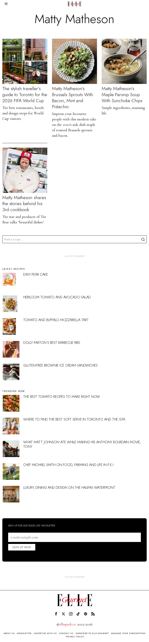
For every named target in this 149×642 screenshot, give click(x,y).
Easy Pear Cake (35, 274)
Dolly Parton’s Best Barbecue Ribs (51, 342)
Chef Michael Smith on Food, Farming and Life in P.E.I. (68, 464)
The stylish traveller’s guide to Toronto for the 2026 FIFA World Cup (24, 94)
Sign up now (21, 547)
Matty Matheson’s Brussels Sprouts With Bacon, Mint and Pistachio (72, 97)
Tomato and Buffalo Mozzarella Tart (56, 319)
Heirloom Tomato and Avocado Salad (57, 297)
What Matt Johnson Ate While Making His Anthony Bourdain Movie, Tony (82, 444)
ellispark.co (67, 624)
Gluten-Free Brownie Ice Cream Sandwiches (60, 365)
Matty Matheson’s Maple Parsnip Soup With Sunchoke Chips (122, 94)
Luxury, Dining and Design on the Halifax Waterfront (69, 487)
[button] (143, 239)
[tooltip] (56, 614)
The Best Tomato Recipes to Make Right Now (61, 396)
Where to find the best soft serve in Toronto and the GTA (74, 419)
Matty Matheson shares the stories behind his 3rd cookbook (24, 203)
